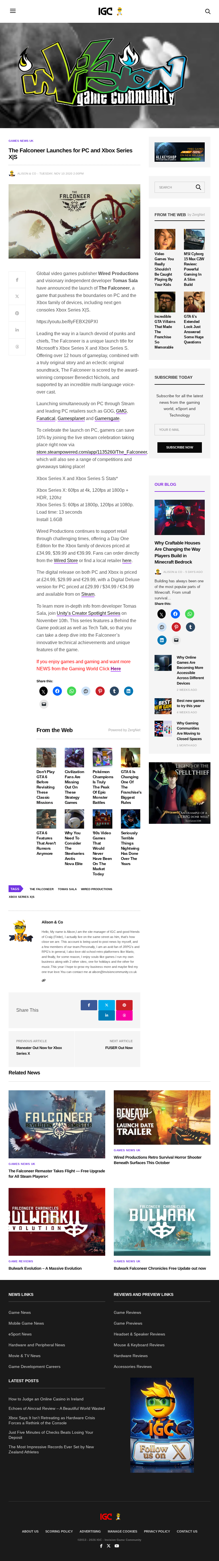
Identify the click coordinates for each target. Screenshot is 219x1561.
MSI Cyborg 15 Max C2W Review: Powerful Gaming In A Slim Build (194, 269)
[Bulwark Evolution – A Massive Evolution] (57, 1222)
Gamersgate (107, 418)
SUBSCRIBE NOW (179, 447)
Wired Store (66, 560)
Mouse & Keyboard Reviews (139, 1345)
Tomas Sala (67, 889)
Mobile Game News (26, 1323)
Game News (20, 1312)
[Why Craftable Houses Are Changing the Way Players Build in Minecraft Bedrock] (180, 517)
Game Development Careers (34, 1366)
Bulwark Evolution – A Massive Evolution (45, 1268)
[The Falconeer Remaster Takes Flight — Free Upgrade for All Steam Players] (57, 1124)
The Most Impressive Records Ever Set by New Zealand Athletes (51, 1449)
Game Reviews (21, 1261)
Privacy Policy (157, 1531)
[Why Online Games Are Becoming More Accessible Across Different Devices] (163, 663)
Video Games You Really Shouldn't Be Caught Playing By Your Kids (164, 269)
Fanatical (45, 418)
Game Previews (128, 1323)
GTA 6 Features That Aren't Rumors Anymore (46, 843)
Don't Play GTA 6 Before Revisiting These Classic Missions (45, 787)
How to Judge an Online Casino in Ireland (46, 1399)
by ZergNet (196, 215)
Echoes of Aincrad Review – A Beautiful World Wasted (57, 1408)
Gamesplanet (71, 418)
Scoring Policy (59, 1531)
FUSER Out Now (119, 1048)
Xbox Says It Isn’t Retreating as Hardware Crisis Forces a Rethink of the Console (52, 1420)
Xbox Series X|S (22, 896)
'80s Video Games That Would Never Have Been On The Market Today (102, 853)
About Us (30, 1531)
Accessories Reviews (133, 1366)
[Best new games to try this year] (163, 706)
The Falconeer (42, 889)
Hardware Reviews (131, 1355)
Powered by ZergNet (124, 730)
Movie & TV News (24, 1355)
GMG (121, 411)
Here (116, 668)
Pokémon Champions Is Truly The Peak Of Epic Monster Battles (103, 787)
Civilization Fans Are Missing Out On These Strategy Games (74, 787)
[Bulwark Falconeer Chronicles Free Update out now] (162, 1222)
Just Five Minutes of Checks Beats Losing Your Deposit (51, 1435)
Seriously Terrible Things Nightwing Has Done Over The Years (130, 848)
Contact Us (187, 1531)
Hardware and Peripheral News (37, 1345)
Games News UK (21, 141)
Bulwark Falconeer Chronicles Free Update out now (160, 1268)
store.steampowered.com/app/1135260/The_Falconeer (91, 452)
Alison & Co (26, 173)
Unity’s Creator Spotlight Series (88, 613)
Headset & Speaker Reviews (139, 1334)
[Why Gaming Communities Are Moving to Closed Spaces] (163, 729)
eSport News (20, 1334)
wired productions (96, 889)
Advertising (90, 1531)
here (126, 560)
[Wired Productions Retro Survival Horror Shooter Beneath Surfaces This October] (162, 1117)
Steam (87, 594)
